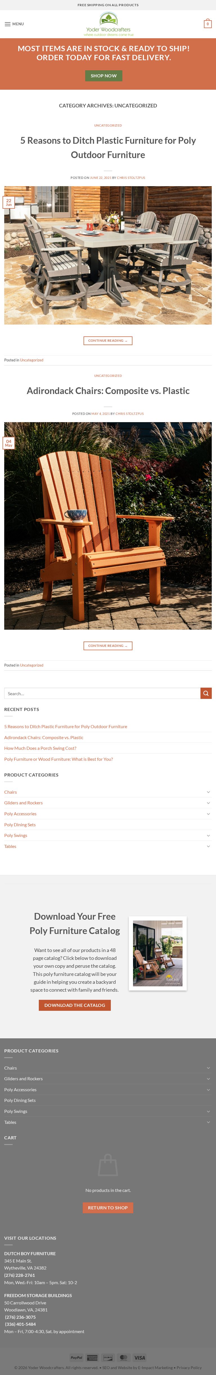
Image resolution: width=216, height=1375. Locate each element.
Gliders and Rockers (23, 802)
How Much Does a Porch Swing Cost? (40, 748)
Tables (10, 846)
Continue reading (108, 340)
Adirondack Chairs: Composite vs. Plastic (108, 390)
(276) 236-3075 (20, 1317)
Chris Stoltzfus (131, 177)
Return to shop (108, 1207)
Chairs (10, 792)
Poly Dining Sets (20, 824)
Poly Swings (15, 835)
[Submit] (206, 693)
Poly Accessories (20, 813)
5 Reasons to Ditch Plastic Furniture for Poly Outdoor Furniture (65, 726)
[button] (14, 24)
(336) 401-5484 (20, 1324)
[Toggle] (208, 791)
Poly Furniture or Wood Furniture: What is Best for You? (58, 759)
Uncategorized (108, 125)
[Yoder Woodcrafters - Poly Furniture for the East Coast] (108, 24)
